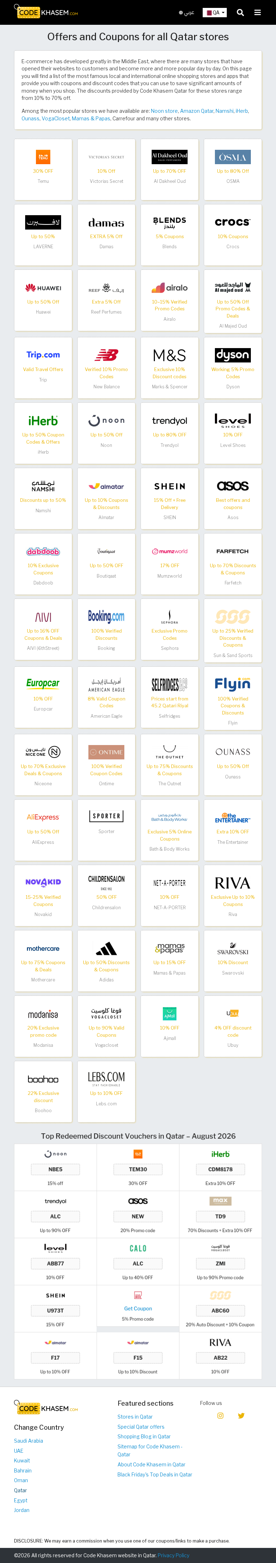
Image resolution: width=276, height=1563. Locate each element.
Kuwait (22, 1460)
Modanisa (43, 1045)
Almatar (106, 517)
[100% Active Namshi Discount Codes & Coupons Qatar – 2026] (43, 486)
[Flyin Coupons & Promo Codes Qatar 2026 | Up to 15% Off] (233, 684)
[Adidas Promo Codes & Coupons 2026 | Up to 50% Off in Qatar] (106, 948)
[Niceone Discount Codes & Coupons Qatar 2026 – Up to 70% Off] (43, 752)
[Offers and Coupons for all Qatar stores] (138, 1255)
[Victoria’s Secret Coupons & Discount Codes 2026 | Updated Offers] (106, 156)
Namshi (225, 111)
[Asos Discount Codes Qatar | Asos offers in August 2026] (233, 486)
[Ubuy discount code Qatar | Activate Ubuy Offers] (233, 1013)
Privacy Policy (173, 1555)
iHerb (242, 111)
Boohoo (43, 1110)
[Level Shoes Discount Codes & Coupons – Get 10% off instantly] (233, 420)
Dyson (233, 386)
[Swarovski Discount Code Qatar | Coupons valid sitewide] (233, 948)
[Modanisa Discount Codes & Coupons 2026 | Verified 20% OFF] (43, 1013)
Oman (21, 1480)
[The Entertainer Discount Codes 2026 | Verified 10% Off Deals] (233, 817)
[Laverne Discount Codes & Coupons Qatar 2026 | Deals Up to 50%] (43, 222)
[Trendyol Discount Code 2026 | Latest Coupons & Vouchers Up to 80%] (170, 420)
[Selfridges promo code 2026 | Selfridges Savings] (170, 684)
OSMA (233, 181)
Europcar (43, 709)
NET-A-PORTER (170, 907)
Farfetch (233, 583)
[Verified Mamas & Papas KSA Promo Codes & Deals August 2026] (170, 948)
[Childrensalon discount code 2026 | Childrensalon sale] (106, 882)
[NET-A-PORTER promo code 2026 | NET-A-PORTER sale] (170, 882)
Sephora (170, 648)
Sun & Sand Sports (233, 655)
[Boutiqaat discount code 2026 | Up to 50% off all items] (106, 551)
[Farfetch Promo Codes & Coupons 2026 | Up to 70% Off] (233, 551)
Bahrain (23, 1471)
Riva (233, 914)
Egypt (20, 1500)
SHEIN (170, 517)
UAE (18, 1451)
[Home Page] (46, 11)
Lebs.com (106, 1103)
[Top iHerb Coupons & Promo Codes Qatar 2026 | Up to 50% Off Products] (43, 420)
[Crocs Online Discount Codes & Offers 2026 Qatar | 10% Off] (233, 222)
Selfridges (169, 716)
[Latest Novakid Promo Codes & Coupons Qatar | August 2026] (43, 882)
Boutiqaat (106, 576)
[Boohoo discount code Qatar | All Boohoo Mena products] (43, 1079)
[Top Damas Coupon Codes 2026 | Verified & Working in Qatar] (106, 222)
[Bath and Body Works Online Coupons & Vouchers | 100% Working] (170, 817)
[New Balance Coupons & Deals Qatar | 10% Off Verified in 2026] (106, 355)
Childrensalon (106, 907)
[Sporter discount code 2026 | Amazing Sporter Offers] (106, 817)
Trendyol (170, 445)
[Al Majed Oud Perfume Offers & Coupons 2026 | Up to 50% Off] (233, 287)
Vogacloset (106, 1045)
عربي (188, 12)
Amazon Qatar (196, 111)
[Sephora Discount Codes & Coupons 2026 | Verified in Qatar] (170, 616)
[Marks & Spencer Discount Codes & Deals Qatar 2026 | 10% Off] (170, 355)
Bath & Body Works (170, 849)
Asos (233, 517)
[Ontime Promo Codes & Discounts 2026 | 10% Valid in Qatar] (106, 752)
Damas (107, 246)
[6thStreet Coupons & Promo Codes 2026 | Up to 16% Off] (43, 616)
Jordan (21, 1510)
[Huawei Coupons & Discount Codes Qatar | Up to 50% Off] (43, 287)
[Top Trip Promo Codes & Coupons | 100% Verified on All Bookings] (43, 355)
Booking (106, 648)
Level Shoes (233, 445)
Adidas (106, 979)
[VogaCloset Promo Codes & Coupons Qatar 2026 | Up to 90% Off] (106, 1013)
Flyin (233, 723)
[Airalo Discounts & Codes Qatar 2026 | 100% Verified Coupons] (170, 287)
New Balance (106, 386)
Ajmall (170, 1038)
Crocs (232, 246)
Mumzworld (169, 576)
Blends (169, 246)
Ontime (106, 783)
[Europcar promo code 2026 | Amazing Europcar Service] (43, 684)
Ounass (31, 118)
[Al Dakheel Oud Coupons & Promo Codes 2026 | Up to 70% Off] (170, 156)
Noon (106, 445)
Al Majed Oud (233, 326)
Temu (43, 181)
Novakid (43, 914)
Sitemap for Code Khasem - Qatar (150, 1451)
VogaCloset (56, 118)
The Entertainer (232, 842)
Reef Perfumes (106, 312)
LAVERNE (43, 246)
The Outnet (169, 783)
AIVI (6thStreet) (43, 648)
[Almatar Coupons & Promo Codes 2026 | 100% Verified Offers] (106, 486)
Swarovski (233, 973)
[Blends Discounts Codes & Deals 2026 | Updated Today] (170, 222)
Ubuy (232, 1045)
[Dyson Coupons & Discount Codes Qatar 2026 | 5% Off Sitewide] (233, 355)
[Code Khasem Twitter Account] (241, 1415)
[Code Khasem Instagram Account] (220, 1415)
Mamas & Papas (91, 118)
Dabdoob (43, 583)
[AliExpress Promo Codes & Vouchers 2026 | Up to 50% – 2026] (43, 817)
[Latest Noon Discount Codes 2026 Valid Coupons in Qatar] (106, 420)
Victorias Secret (106, 181)
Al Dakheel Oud (170, 181)
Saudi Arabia (28, 1441)
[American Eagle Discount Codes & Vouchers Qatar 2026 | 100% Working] (106, 684)
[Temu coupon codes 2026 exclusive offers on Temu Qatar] (43, 156)
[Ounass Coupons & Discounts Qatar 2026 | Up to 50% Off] (233, 752)
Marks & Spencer (170, 386)
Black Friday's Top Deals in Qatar (155, 1475)
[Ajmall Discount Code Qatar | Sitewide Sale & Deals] (170, 1013)
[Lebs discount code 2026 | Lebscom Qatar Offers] (106, 1079)
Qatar (20, 1490)
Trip (43, 380)
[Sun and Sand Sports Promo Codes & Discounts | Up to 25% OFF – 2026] (233, 616)
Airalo (170, 319)
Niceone (43, 783)
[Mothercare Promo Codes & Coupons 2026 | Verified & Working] (43, 948)
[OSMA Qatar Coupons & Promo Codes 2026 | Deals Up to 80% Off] (233, 156)
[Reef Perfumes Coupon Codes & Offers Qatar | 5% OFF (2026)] (106, 287)
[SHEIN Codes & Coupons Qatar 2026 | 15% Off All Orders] (170, 486)
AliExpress (43, 842)
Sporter (106, 831)
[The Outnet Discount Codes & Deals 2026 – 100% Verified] (170, 752)
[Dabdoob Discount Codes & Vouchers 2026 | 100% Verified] (43, 551)
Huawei (43, 312)
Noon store (164, 111)
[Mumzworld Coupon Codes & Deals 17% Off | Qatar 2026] (170, 551)
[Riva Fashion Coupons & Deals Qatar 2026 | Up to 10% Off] (233, 882)
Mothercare (43, 979)
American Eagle (106, 716)
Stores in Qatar (135, 1417)
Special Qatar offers (141, 1427)
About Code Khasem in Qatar (151, 1464)
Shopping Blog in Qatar (144, 1436)
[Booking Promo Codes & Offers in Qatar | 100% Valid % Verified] (106, 616)
